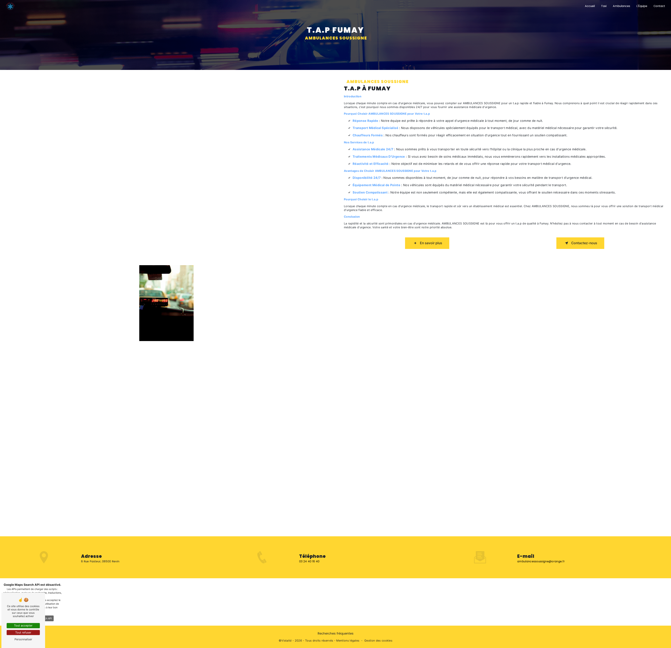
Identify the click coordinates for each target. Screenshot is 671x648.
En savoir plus (431, 243)
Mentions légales (347, 640)
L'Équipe (641, 6)
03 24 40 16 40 (309, 561)
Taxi (604, 6)
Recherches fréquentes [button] (335, 633)
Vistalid (286, 640)
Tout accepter (23, 625)
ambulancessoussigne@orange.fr (541, 561)
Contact (659, 6)
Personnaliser (23, 639)
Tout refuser (23, 632)
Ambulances (621, 6)
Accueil (590, 6)
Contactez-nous (584, 243)
